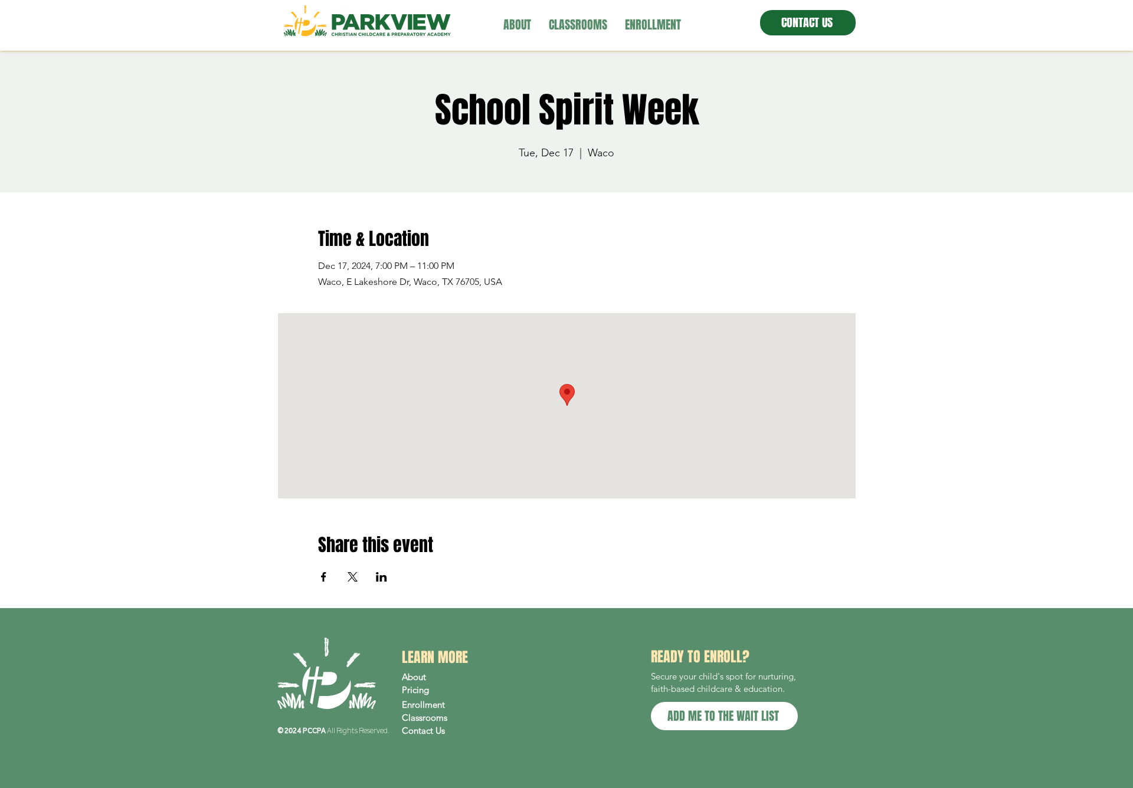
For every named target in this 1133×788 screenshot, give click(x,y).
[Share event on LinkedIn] (381, 577)
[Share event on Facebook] (323, 577)
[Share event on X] (352, 577)
